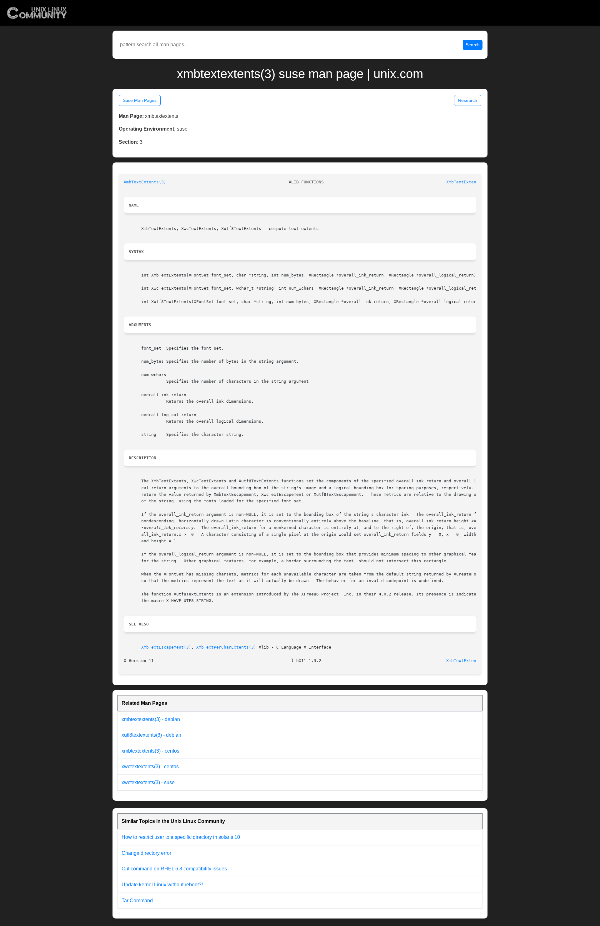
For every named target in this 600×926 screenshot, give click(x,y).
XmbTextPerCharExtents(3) (226, 647)
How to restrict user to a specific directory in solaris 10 (181, 837)
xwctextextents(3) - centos (150, 766)
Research (467, 100)
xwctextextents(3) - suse (148, 782)
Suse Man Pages (140, 100)
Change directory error (146, 853)
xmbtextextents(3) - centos (150, 751)
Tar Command (137, 900)
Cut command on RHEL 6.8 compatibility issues (174, 868)
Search (473, 44)
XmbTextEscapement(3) (166, 647)
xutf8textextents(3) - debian (151, 735)
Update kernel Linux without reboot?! (162, 884)
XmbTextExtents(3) (145, 182)
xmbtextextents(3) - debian (151, 719)
